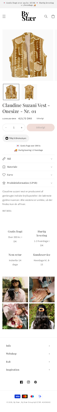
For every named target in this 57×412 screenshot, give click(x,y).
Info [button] (8, 345)
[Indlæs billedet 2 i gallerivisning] (29, 92)
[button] (3, 16)
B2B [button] (8, 361)
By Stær (17, 402)
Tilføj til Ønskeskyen (17, 138)
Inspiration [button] (12, 369)
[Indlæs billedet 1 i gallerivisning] (11, 92)
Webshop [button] (11, 353)
